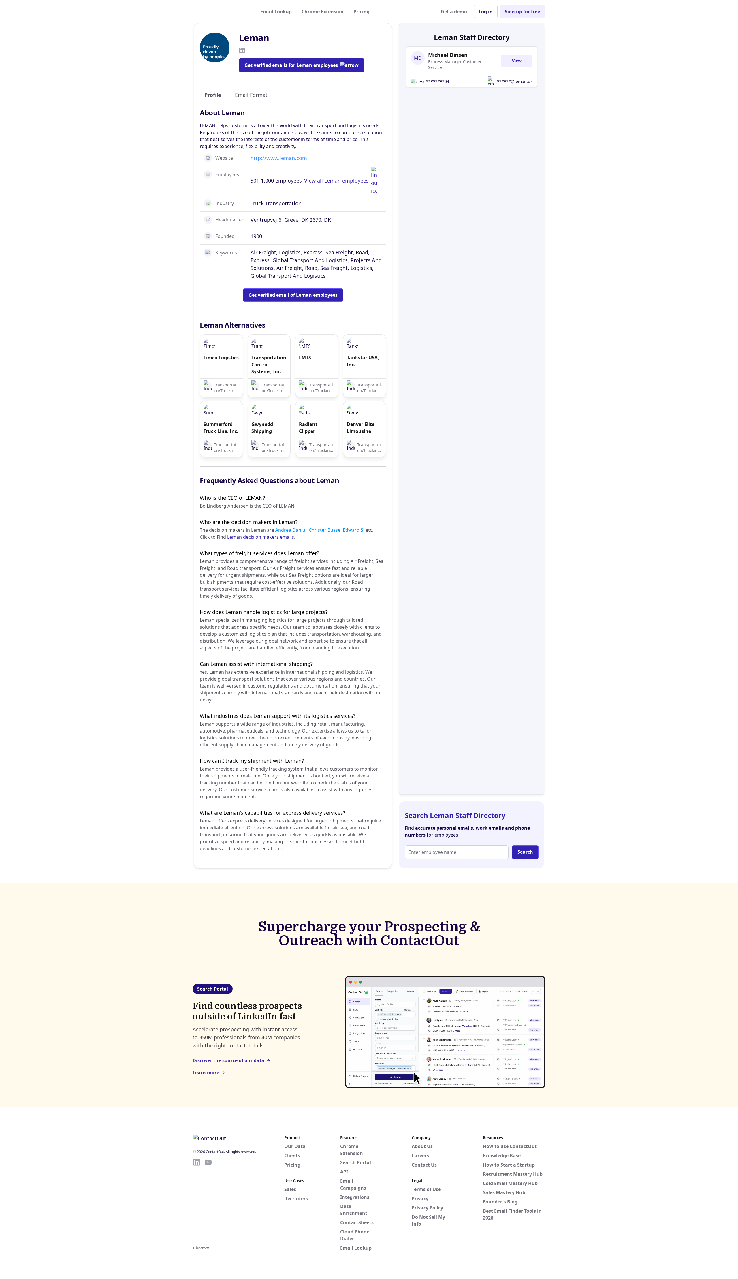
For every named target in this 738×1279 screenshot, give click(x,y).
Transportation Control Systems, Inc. (268, 364)
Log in (486, 11)
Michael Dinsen (448, 54)
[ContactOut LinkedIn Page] (196, 1201)
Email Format (251, 94)
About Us (422, 1146)
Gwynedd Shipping (262, 427)
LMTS (305, 357)
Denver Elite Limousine (360, 427)
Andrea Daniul (290, 530)
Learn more (206, 1072)
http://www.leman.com (279, 158)
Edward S (353, 530)
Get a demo (454, 11)
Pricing (361, 11)
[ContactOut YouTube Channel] (208, 1201)
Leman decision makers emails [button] (260, 537)
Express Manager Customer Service (455, 64)
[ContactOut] (221, 11)
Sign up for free (522, 11)
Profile (212, 94)
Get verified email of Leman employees (293, 295)
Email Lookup (276, 11)
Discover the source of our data (228, 1060)
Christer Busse (324, 530)
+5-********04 (434, 81)
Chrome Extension (323, 11)
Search (525, 852)
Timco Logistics (221, 357)
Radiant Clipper (308, 427)
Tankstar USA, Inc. (363, 361)
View (517, 60)
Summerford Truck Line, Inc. (221, 427)
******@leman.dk (514, 81)
